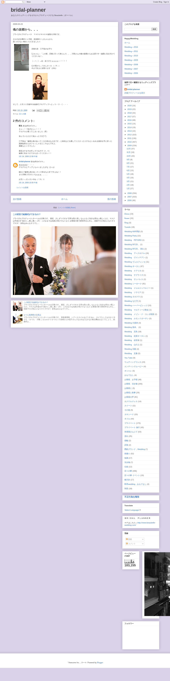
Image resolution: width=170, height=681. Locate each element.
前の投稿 (111, 199)
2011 (129, 138)
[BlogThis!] (40, 110)
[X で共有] (43, 110)
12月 (129, 149)
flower (126, 218)
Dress (126, 214)
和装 (126, 488)
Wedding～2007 (131, 69)
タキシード (129, 414)
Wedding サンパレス (133, 279)
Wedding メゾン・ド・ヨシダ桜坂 (139, 314)
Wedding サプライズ (133, 275)
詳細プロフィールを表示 (134, 93)
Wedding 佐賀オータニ (134, 336)
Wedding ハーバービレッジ (135, 305)
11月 (129, 152)
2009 (129, 145)
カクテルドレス (130, 401)
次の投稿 (17, 199)
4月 (128, 178)
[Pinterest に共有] (48, 110)
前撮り (127, 453)
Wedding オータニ (132, 266)
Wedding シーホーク (133, 284)
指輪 (126, 440)
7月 (128, 167)
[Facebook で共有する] (45, 110)
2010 (129, 142)
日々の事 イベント (132, 475)
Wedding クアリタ (132, 271)
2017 (129, 116)
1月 (128, 188)
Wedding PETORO (133, 240)
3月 (128, 181)
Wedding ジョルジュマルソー (137, 288)
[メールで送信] (38, 110)
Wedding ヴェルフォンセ (134, 262)
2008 (129, 193)
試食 (126, 445)
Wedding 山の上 (131, 345)
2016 (129, 120)
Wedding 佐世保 (131, 340)
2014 (129, 127)
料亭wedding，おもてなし (135, 484)
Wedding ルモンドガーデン (136, 318)
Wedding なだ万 (131, 301)
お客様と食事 (130, 393)
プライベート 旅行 (132, 427)
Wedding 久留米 (131, 323)
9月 (128, 159)
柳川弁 (127, 480)
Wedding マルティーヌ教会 (136, 310)
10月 (129, 156)
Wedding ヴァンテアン (134, 257)
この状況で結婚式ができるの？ (27, 214)
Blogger (100, 663)
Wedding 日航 (130, 349)
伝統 (126, 467)
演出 (126, 436)
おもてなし (129, 375)
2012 (129, 135)
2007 (129, 197)
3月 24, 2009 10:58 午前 (28, 183)
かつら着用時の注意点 (32, 315)
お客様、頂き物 (130, 384)
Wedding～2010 (131, 56)
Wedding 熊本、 (131, 327)
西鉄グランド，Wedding (134, 449)
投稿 (130, 539)
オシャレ (128, 371)
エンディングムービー (133, 366)
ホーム (64, 199)
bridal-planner (28, 10)
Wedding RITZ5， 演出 (134, 249)
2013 (129, 131)
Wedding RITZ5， (132, 244)
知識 (126, 458)
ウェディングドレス (132, 362)
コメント (132, 544)
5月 (128, 174)
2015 (129, 124)
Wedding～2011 (131, 51)
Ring (126, 223)
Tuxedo (127, 227)
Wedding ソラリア (132, 292)
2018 (129, 113)
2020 (129, 106)
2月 (128, 185)
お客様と (128, 388)
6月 (128, 170)
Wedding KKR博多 (132, 231)
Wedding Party (130, 236)
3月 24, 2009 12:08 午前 (28, 156)
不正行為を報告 (131, 497)
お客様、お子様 (130, 379)
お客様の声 (129, 397)
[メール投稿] (33, 110)
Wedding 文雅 (130, 353)
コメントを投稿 (22, 188)
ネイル (127, 419)
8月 (128, 163)
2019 (129, 109)
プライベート (130, 423)
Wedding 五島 (130, 332)
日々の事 (22, 114)
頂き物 (127, 462)
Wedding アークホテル (134, 253)
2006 (129, 200)
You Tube (128, 358)
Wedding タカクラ (132, 297)
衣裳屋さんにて (130, 432)
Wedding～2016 (131, 47)
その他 (127, 410)
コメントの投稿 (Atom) (67, 208)
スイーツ (128, 406)
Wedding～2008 (131, 64)
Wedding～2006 (131, 73)
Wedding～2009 (131, 60)
